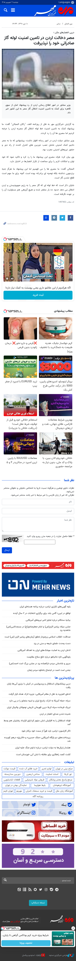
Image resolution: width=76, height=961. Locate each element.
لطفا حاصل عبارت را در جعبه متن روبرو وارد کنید (50, 536)
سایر (58, 23)
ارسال (7, 550)
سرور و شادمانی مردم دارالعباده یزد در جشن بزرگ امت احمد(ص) (39, 663)
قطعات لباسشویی (12, 780)
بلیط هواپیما (40, 785)
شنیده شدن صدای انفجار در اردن (55, 714)
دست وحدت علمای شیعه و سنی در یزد (52, 643)
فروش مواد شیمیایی (34, 780)
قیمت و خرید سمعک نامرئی (39, 791)
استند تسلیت (52, 774)
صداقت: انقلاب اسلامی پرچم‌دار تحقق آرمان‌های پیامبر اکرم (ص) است (37, 637)
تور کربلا (68, 774)
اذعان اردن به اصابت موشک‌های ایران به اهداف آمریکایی (44, 650)
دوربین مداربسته (12, 774)
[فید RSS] (30, 890)
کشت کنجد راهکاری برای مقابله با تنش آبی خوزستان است (43, 754)
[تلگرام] (57, 890)
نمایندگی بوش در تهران (16, 785)
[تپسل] (5, 239)
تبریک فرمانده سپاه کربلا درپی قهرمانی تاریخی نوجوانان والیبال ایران (38, 707)
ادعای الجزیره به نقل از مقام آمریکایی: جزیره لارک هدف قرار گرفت (39, 694)
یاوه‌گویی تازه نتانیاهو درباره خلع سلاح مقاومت (48, 657)
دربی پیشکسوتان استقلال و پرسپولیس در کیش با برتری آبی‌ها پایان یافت (38, 685)
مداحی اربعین (33, 774)
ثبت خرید (38, 295)
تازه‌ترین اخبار (65, 600)
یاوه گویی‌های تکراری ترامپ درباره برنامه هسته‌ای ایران (45, 607)
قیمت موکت (9, 769)
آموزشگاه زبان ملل (64, 791)
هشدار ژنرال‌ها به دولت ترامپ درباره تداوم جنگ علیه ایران (42, 748)
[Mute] (12, 278)
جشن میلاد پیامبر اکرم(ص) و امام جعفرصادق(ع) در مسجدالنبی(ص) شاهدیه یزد (38, 628)
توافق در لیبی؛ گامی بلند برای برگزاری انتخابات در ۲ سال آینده (41, 613)
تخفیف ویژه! (26, 943)
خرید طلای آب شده (28, 769)
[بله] (51, 890)
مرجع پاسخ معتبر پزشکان (60, 780)
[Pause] (7, 278)
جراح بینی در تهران (64, 769)
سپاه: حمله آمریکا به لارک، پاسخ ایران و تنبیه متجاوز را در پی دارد (39, 701)
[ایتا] (19, 890)
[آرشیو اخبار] (24, 890)
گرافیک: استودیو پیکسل (32, 955)
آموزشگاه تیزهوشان (62, 785)
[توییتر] (40, 890)
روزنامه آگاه (38, 796)
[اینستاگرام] (46, 890)
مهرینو (19, 791)
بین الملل (68, 23)
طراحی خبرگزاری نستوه (58, 955)
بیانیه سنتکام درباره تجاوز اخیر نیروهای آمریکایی (48, 620)
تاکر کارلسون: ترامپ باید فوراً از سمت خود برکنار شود (46, 731)
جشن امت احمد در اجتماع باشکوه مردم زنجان (48, 670)
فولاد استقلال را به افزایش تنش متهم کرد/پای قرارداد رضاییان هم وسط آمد (37, 722)
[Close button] (73, 928)
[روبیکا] (35, 890)
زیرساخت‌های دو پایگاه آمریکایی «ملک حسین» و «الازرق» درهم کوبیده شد (37, 739)
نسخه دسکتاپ (38, 903)
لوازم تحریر (46, 769)
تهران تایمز (8, 791)
